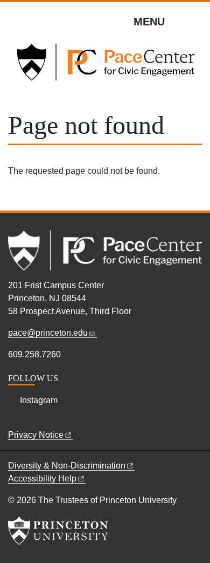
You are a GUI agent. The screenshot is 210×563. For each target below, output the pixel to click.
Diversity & (66, 465)
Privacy (36, 434)
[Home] (105, 66)
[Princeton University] (58, 530)
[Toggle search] (194, 21)
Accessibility (42, 478)
